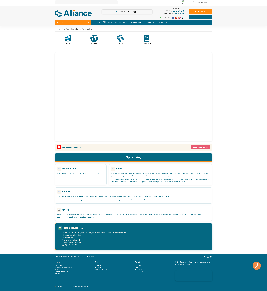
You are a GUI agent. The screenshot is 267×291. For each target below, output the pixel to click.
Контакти (163, 22)
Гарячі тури (151, 22)
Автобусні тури (100, 267)
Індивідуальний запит (200, 17)
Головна (58, 29)
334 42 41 (174, 14)
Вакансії (58, 273)
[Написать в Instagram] (179, 17)
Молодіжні (139, 267)
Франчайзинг (136, 22)
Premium (138, 269)
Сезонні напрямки (61, 271)
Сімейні (138, 265)
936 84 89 (173, 11)
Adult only (139, 271)
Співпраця (58, 265)
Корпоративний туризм (63, 267)
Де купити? (201, 11)
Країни (62, 22)
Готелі (109, 22)
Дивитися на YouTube (200, 147)
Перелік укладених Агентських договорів (78, 256)
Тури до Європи (101, 269)
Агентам (121, 22)
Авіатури (98, 265)
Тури (97, 22)
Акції (57, 269)
